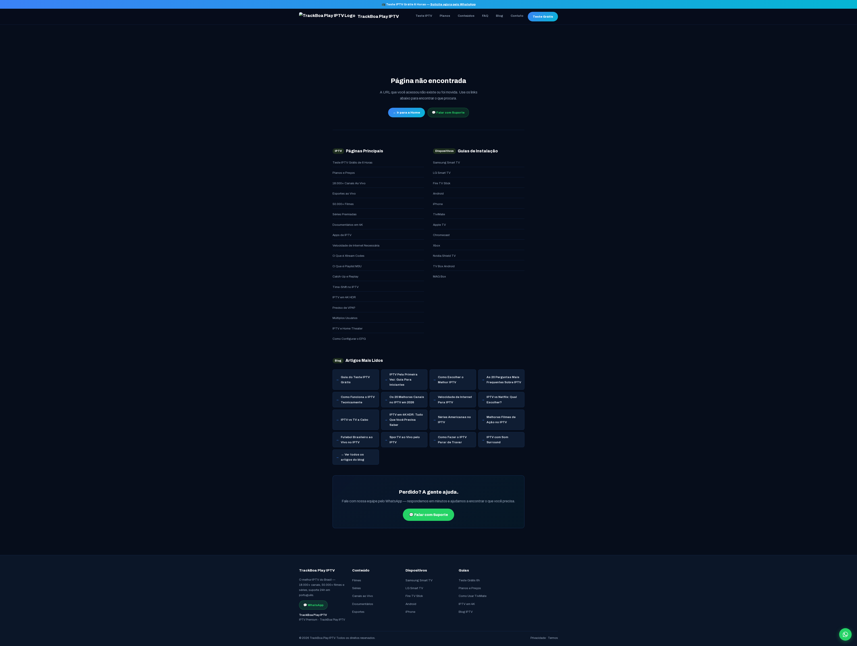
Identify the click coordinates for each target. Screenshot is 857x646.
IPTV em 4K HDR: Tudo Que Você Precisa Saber (406, 420)
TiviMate (439, 214)
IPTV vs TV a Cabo (354, 419)
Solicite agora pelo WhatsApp (453, 4)
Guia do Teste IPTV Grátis (355, 379)
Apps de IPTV (342, 235)
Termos (553, 638)
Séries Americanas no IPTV (454, 419)
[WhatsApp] (845, 634)
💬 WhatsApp (313, 605)
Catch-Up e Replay (345, 276)
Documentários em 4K (348, 224)
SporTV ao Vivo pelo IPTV (404, 439)
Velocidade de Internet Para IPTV (455, 399)
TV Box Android (444, 266)
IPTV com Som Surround (497, 439)
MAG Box (439, 276)
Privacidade (538, 638)
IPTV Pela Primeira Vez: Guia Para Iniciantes (403, 379)
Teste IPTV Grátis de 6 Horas (352, 162)
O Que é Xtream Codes (348, 255)
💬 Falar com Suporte (448, 112)
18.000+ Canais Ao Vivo (349, 183)
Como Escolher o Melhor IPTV (451, 379)
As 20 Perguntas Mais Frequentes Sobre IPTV (504, 379)
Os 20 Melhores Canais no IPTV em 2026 (406, 399)
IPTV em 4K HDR (344, 297)
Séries (356, 588)
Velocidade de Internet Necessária (356, 245)
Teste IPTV (424, 15)
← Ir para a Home (406, 112)
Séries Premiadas (345, 214)
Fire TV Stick (441, 183)
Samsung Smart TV (446, 162)
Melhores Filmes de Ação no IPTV (501, 419)
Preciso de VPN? (344, 307)
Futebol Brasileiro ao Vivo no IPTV (357, 439)
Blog (499, 15)
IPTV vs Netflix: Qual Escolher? (502, 399)
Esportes (358, 611)
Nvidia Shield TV (444, 255)
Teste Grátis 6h (469, 580)
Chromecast (441, 235)
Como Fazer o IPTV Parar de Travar (452, 439)
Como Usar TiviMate (473, 596)
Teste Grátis (543, 16)
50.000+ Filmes (343, 204)
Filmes (356, 580)
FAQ (485, 15)
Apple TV (439, 224)
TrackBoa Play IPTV (378, 16)
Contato (517, 15)
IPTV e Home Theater (347, 328)
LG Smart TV (442, 172)
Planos (445, 15)
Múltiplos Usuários (345, 318)
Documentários (362, 604)
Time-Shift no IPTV (346, 287)
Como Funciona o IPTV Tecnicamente (358, 399)
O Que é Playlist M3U (347, 266)
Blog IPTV (466, 611)
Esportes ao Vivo (344, 193)
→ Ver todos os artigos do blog (352, 457)
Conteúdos (466, 15)
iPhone (438, 204)
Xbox (436, 245)
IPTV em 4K (467, 604)
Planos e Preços (344, 172)
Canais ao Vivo (362, 596)
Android (438, 193)
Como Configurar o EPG (349, 338)
